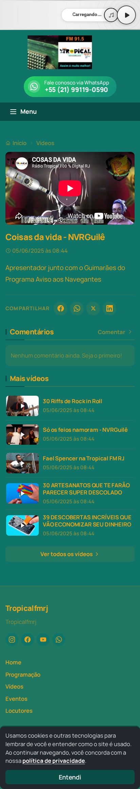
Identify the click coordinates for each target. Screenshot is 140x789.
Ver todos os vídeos (67, 554)
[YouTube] (43, 639)
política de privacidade (53, 760)
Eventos (16, 699)
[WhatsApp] (77, 308)
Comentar (111, 332)
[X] (93, 308)
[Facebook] (60, 308)
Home (13, 662)
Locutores (19, 710)
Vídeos (45, 143)
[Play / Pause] (126, 15)
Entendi (70, 777)
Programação (22, 674)
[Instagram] (11, 639)
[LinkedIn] (109, 308)
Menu (28, 111)
